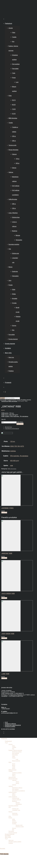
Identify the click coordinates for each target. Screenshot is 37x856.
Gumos (14, 325)
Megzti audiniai (16, 760)
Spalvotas (15, 271)
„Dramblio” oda (16, 810)
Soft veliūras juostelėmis (18, 790)
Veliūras (11, 172)
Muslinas (14, 231)
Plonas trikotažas (13, 149)
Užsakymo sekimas (10, 723)
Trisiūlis (14, 37)
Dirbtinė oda (15, 253)
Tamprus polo (12, 145)
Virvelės (14, 303)
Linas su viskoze (16, 799)
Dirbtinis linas (16, 217)
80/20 (14, 104)
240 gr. (17, 163)
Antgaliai (14, 298)
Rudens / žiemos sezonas (15, 750)
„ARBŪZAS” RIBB (6, 553)
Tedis (13, 73)
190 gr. (17, 158)
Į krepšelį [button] (4, 512)
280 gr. (14, 140)
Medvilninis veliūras (17, 787)
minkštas (13, 451)
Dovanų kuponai (13, 339)
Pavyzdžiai (12, 334)
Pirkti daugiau (4, 854)
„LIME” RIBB (5, 674)
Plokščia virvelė (20, 826)
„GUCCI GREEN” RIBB (8, 593)
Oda (10, 249)
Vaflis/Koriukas (13, 199)
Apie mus (11, 357)
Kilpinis (10, 267)
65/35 (14, 113)
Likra (10, 280)
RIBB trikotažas (13, 118)
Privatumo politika (10, 726)
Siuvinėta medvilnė (14, 244)
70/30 (14, 109)
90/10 (14, 100)
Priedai (10, 285)
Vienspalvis (19, 240)
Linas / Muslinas (13, 213)
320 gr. (14, 136)
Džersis (14, 167)
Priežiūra (11, 371)
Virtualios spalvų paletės (15, 841)
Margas (18, 235)
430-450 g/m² (14, 461)
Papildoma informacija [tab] (12, 428)
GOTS (22, 446)
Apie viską (8, 353)
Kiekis (18, 422)
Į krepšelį (20, 424)
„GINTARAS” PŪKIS (7, 508)
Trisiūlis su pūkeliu (17, 772)
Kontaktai (8, 348)
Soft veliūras (15, 186)
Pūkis (13, 32)
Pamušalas (15, 68)
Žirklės (14, 294)
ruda (11, 465)
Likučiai (11, 28)
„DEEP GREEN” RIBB (7, 633)
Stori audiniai (15, 64)
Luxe (17, 82)
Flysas (14, 77)
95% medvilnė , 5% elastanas (19, 456)
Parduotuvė (8, 23)
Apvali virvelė (19, 825)
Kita (13, 41)
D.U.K (6, 722)
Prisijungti (8, 382)
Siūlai (13, 289)
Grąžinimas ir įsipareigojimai (13, 725)
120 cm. (12, 441)
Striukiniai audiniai (16, 751)
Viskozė (14, 154)
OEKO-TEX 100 (15, 446)
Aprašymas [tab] (8, 427)
